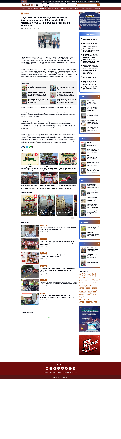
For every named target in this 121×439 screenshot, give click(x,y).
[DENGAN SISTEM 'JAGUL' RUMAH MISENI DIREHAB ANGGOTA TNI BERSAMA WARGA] (83, 103)
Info (76, 372)
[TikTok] (66, 368)
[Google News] (62, 368)
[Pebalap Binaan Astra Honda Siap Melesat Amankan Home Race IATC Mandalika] (24, 101)
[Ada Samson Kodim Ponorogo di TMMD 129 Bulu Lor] (83, 193)
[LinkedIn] (70, 368)
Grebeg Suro (89, 8)
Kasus (76, 8)
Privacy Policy (52, 372)
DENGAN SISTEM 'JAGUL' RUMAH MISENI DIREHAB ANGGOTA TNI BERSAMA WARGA (92, 102)
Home (42, 3)
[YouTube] (58, 368)
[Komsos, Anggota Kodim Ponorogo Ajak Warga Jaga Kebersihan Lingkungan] (83, 213)
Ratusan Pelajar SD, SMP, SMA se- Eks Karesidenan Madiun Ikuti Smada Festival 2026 (90, 56)
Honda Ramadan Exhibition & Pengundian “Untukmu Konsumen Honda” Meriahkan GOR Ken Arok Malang (29, 187)
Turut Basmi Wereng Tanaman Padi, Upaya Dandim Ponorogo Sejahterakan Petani (93, 227)
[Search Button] (98, 5)
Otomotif (70, 8)
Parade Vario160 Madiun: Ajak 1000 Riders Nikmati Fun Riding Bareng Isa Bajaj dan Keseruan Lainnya (37, 94)
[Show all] (98, 97)
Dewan (56, 8)
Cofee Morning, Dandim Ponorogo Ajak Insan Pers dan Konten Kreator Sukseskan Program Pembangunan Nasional (93, 115)
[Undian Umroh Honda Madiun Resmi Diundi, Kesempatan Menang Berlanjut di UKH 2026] (49, 178)
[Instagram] (54, 368)
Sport (66, 3)
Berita (47, 3)
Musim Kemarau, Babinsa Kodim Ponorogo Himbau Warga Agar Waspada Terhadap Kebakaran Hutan (93, 206)
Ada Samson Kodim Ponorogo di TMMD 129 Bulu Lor (93, 192)
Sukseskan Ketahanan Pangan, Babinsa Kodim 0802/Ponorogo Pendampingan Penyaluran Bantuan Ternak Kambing (93, 234)
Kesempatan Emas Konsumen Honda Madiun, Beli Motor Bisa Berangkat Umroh (37, 87)
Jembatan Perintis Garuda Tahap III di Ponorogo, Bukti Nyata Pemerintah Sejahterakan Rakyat (92, 129)
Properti (97, 8)
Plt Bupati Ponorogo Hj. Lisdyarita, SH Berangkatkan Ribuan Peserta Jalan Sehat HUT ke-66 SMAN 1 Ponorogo (90, 83)
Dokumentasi (44, 6)
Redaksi (46, 372)
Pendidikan (43, 8)
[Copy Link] (32, 147)
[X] (24, 147)
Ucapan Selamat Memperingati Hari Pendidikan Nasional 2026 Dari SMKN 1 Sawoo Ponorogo (93, 122)
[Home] (22, 13)
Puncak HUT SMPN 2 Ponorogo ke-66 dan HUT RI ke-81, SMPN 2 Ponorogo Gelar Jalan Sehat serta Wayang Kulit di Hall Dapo (58, 243)
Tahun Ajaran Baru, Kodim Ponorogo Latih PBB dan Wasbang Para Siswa (92, 199)
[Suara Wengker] (30, 5)
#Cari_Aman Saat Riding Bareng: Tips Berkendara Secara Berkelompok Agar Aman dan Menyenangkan (66, 101)
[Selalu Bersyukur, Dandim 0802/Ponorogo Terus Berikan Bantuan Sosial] (83, 256)
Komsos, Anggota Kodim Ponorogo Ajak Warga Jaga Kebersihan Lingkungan (92, 212)
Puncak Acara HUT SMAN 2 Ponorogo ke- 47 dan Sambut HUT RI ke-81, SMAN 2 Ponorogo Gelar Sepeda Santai (91, 77)
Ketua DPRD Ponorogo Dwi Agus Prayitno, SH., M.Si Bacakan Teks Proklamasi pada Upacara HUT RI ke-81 (57, 296)
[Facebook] (22, 147)
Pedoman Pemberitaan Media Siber (65, 372)
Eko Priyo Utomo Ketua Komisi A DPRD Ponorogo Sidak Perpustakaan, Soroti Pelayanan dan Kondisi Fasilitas (93, 170)
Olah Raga (63, 8)
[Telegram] (27, 147)
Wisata (82, 8)
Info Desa (50, 8)
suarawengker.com (63, 377)
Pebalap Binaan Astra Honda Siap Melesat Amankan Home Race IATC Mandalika (38, 101)
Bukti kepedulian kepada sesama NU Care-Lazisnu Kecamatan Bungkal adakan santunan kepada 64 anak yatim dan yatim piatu (93, 262)
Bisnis (54, 3)
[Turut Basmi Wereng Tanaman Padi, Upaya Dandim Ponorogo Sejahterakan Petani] (83, 228)
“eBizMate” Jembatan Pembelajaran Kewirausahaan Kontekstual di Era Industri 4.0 (57, 255)
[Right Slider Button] (99, 8)
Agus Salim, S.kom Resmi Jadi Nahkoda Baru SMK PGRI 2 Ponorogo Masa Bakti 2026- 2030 (40, 1)
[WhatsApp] (30, 147)
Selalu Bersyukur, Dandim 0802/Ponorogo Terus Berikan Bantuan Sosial (92, 256)
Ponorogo (29, 8)
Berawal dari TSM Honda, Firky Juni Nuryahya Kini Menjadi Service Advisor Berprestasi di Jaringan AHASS (65, 94)
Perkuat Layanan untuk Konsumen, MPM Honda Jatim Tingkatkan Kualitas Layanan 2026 (65, 87)
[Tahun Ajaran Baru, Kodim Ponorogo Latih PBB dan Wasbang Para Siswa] (83, 200)
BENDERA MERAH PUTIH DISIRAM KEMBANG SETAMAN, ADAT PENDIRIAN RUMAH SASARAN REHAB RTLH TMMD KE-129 (93, 186)
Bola (60, 3)
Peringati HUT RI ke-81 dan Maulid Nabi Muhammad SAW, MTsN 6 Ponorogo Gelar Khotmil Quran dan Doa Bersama (58, 283)
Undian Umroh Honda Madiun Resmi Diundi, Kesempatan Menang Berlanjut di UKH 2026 (48, 187)
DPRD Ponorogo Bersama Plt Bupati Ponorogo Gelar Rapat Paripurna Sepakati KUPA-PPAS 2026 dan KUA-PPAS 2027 (93, 157)
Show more (49, 308)
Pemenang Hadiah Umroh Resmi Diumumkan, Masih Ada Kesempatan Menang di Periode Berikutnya (29, 168)
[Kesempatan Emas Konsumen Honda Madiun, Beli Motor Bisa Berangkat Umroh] (24, 88)
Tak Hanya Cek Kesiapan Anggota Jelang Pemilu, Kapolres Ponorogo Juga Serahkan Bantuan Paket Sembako (92, 249)
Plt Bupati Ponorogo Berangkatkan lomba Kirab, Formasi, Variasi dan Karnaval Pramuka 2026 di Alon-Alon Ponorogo (58, 270)
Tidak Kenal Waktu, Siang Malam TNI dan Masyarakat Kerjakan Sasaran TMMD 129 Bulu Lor (93, 109)
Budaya (36, 8)
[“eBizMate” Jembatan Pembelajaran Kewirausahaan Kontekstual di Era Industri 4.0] (30, 258)
